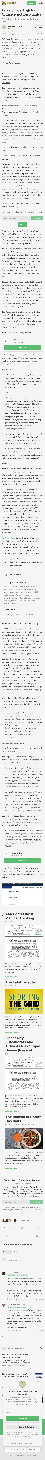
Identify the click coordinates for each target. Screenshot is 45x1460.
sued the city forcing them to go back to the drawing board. (22, 197)
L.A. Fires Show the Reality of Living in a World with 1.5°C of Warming (21, 91)
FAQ (31, 759)
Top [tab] (4, 1348)
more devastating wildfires (20, 243)
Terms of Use (33, 1207)
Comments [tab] (7, 1252)
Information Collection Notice (24, 1210)
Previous (9, 1236)
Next (37, 1236)
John (8, 1273)
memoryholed (8, 251)
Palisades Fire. (8, 692)
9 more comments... (9, 1337)
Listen (40, 27)
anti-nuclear (29, 192)
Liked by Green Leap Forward (18, 1275)
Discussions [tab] (19, 1348)
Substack (11, 1455)
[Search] (41, 1348)
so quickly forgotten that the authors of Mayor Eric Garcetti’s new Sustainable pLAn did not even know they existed (22, 272)
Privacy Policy (26, 1437)
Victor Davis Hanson (11, 62)
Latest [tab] (10, 1348)
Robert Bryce (10, 538)
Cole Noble (11, 1304)
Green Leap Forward (14, 26)
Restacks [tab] (17, 1252)
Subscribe (31, 3)
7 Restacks (28, 1220)
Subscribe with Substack (24, 1427)
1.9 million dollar (21, 677)
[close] (38, 1381)
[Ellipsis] (42, 1273)
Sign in (40, 3)
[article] (22, 1361)
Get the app (34, 1449)
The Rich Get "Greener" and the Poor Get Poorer (15, 1356)
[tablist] (12, 1252)
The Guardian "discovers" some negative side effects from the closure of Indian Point (15, 1377)
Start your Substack (16, 1449)
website (13, 315)
